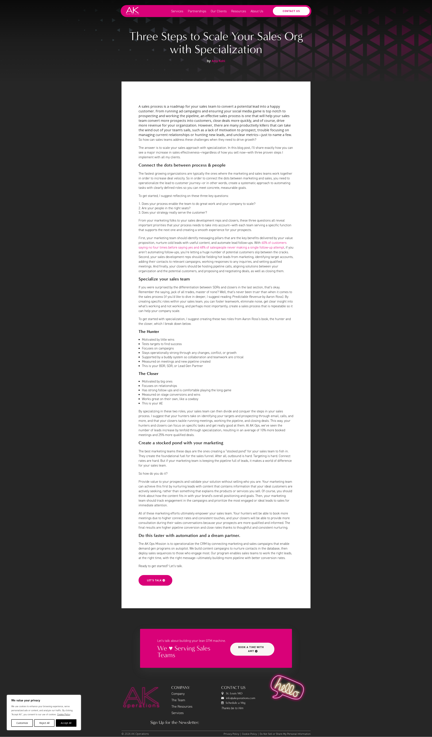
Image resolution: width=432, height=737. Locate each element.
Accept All (66, 723)
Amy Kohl (218, 61)
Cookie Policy (63, 714)
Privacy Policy (231, 734)
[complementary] (44, 712)
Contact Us (291, 11)
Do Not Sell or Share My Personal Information (285, 734)
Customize (22, 723)
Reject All (44, 723)
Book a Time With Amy (251, 649)
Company (178, 693)
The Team (178, 700)
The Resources (181, 706)
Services (177, 713)
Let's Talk (154, 580)
